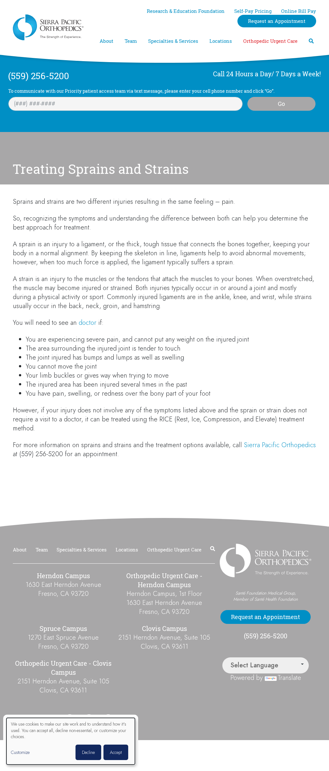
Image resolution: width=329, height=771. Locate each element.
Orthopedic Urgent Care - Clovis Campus (63, 668)
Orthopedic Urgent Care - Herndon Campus (164, 580)
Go (281, 104)
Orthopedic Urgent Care (270, 41)
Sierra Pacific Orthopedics (280, 445)
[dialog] (70, 741)
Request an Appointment (277, 21)
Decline (88, 752)
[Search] (311, 41)
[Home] (48, 27)
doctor (87, 322)
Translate (289, 677)
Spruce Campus (63, 628)
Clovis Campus (164, 628)
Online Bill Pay (298, 11)
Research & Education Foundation (186, 11)
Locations (220, 41)
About (106, 41)
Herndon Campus (63, 575)
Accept (116, 752)
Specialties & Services (173, 41)
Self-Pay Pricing (252, 11)
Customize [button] (20, 752)
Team (131, 41)
